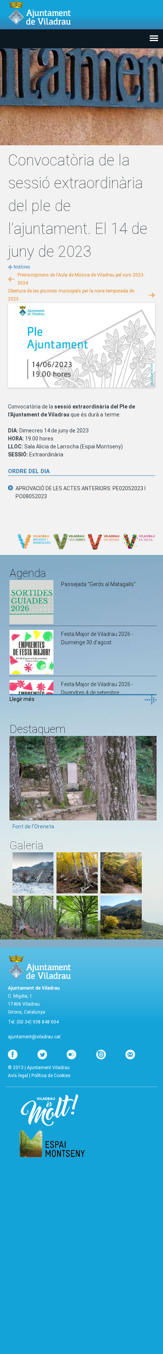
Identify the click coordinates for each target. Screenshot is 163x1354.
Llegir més (21, 699)
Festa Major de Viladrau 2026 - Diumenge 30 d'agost (97, 638)
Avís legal (18, 1075)
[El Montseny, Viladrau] (121, 935)
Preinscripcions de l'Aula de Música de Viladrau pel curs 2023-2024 (80, 279)
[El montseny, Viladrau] (33, 891)
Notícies (22, 267)
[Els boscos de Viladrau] (77, 891)
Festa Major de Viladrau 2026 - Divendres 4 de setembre (97, 688)
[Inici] (39, 12)
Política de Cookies (51, 1075)
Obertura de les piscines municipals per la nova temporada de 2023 (71, 295)
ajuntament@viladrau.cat (34, 1036)
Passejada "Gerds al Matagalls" (98, 584)
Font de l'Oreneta (33, 826)
